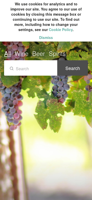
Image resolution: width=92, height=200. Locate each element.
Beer (38, 53)
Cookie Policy (61, 29)
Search (72, 68)
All (7, 53)
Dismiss (46, 37)
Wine (21, 53)
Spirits (57, 53)
